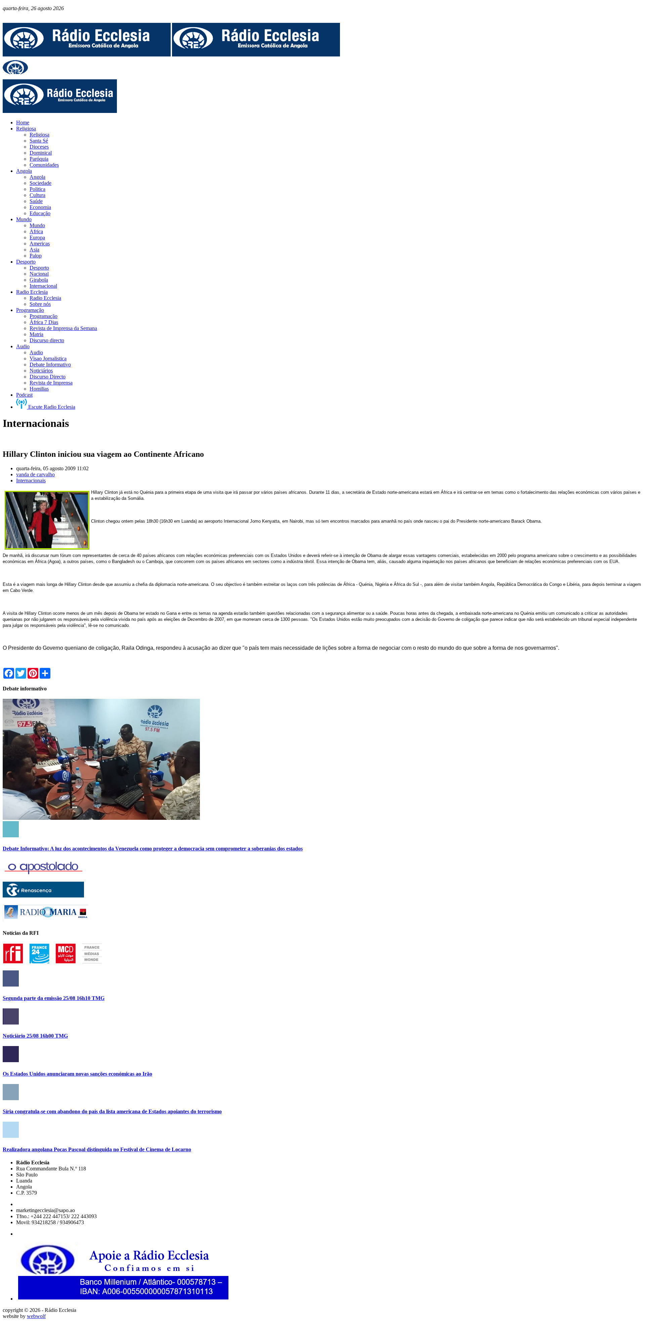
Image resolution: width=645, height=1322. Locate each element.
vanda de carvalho (35, 474)
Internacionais (31, 480)
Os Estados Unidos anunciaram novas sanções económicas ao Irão (77, 1074)
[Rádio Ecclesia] (87, 54)
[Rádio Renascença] (43, 895)
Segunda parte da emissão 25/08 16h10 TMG (53, 998)
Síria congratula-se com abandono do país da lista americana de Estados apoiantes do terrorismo (112, 1111)
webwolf (36, 1316)
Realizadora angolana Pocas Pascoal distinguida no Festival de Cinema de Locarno (97, 1149)
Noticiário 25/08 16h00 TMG (35, 1036)
